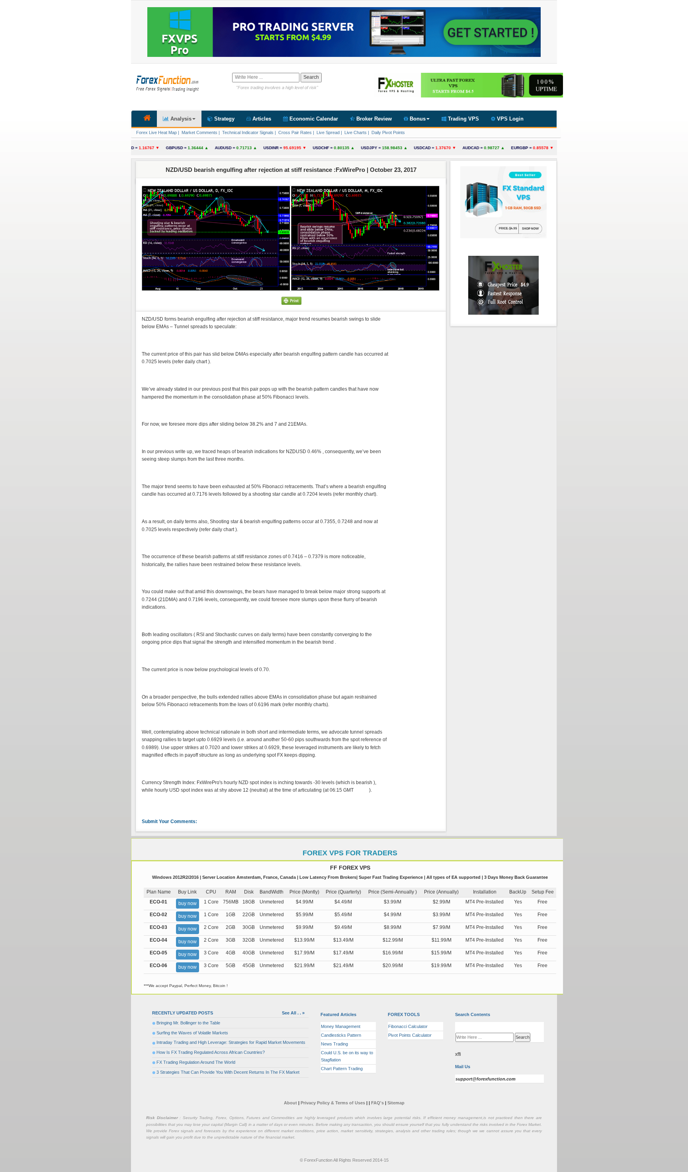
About (290, 1102)
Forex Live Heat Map (156, 132)
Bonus (417, 119)
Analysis (180, 119)
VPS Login (509, 119)
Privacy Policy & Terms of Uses (333, 1102)
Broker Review (373, 119)
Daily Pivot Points (387, 132)
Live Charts (355, 132)
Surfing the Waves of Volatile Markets (192, 1032)
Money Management (340, 1026)
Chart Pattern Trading (342, 1068)
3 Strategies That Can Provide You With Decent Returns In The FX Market (227, 1072)
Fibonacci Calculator (408, 1026)
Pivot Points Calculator (410, 1035)
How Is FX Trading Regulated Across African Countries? (210, 1052)
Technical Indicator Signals (247, 132)
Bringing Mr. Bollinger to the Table (188, 1022)
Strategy (224, 119)
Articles (261, 119)
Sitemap (396, 1102)
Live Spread (327, 132)
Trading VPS (462, 119)
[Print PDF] (291, 300)
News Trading (334, 1044)
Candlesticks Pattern (341, 1035)
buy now (187, 903)
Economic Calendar (313, 119)
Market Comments (198, 132)
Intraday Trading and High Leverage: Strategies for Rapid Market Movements (230, 1042)
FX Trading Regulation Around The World (195, 1062)
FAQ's (377, 1102)
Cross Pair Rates (294, 132)
